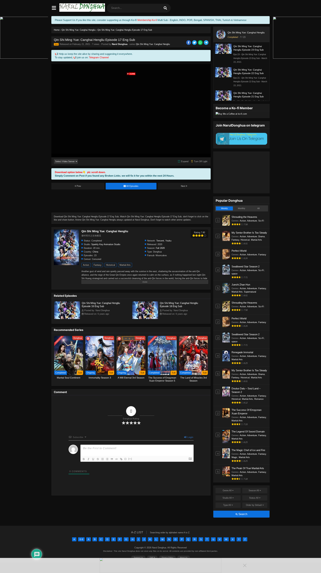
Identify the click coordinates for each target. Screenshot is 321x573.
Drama (261, 236)
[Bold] (83, 459)
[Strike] (97, 459)
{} (125, 459)
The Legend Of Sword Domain (248, 431)
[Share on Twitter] (194, 43)
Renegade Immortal (242, 352)
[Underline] (93, 459)
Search (242, 514)
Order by (254, 505)
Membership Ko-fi (147, 20)
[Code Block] (116, 459)
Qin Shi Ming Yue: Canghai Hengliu (153, 44)
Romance (258, 399)
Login (190, 437)
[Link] (121, 459)
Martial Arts (125, 265)
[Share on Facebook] (188, 43)
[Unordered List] (107, 459)
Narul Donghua (119, 44)
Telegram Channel (99, 57)
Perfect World (239, 250)
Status (253, 498)
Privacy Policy (167, 557)
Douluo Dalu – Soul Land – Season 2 (246, 390)
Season (254, 490)
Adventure (252, 220)
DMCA (152, 557)
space (234, 273)
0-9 (81, 539)
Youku (168, 240)
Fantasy (97, 265)
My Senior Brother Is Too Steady (249, 232)
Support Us (138, 557)
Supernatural (250, 292)
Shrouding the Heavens (244, 216)
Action (86, 265)
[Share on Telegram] (206, 43)
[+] (130, 459)
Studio (227, 498)
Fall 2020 (160, 248)
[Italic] (88, 459)
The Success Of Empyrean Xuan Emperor (246, 411)
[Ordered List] (102, 459)
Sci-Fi (261, 220)
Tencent (160, 240)
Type (227, 505)
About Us (183, 557)
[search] (165, 8)
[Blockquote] (112, 459)
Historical (110, 265)
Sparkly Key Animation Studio (105, 244)
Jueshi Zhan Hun (241, 284)
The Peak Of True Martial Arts (248, 468)
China (95, 251)
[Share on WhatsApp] (200, 43)
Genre (227, 490)
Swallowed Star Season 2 (245, 266)
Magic (234, 457)
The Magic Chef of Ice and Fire (248, 450)
